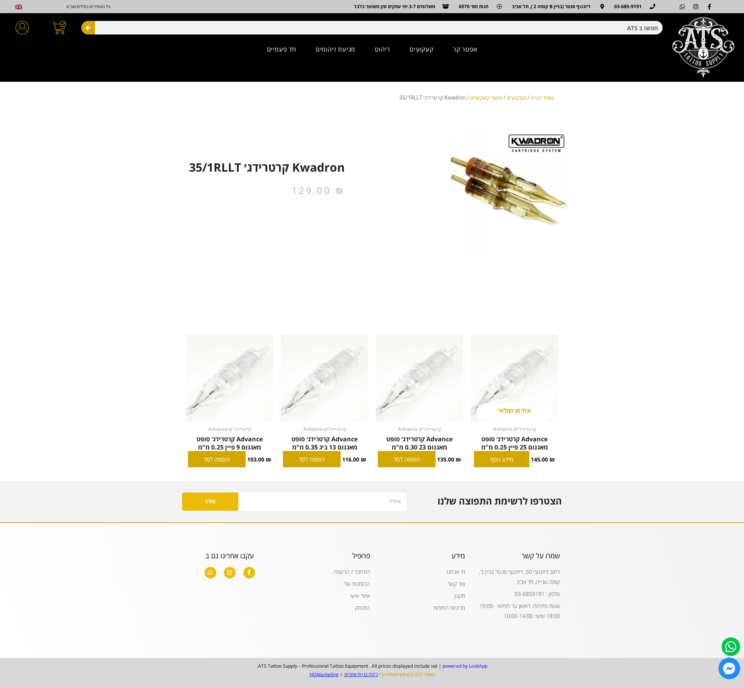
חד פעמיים (281, 49)
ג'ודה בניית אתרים (361, 674)
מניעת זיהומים (335, 49)
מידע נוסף (501, 459)
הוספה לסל (407, 459)
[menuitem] (18, 7)
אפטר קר (465, 49)
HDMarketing (324, 674)
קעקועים (422, 49)
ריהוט (382, 49)
